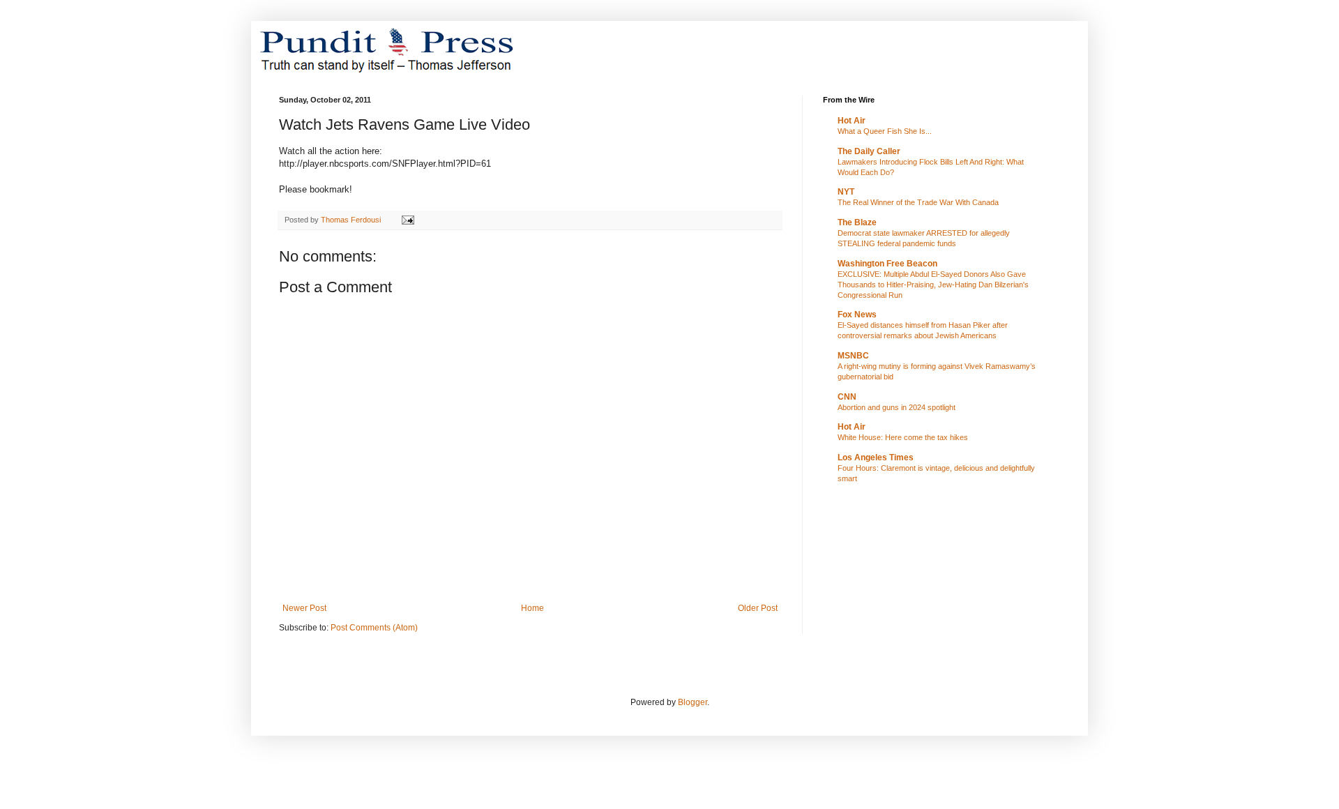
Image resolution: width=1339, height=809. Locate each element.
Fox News (857, 314)
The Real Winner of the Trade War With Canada (918, 202)
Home (532, 608)
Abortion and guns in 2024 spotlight (896, 407)
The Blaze (857, 222)
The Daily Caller (869, 151)
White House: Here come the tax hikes (903, 437)
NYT (846, 192)
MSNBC (853, 356)
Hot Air (851, 121)
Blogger (692, 702)
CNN (847, 397)
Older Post (758, 608)
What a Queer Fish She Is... (885, 131)
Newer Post (304, 608)
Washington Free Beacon (887, 264)
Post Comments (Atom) (374, 628)
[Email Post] (407, 220)
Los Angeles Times (876, 457)
